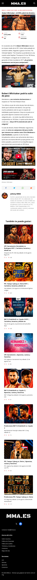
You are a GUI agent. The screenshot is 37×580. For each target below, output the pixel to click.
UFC (5, 26)
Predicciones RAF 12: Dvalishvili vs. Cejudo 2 (18, 427)
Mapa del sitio (6, 551)
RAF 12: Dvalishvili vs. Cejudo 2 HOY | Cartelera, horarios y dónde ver (16, 320)
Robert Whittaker (7, 182)
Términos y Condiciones (8, 546)
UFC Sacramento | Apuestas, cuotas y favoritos (17, 356)
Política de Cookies (7, 543)
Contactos (5, 548)
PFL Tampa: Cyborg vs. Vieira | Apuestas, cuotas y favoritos (18, 462)
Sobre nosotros (6, 539)
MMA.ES (4, 10)
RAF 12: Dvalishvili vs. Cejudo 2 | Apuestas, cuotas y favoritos (15, 391)
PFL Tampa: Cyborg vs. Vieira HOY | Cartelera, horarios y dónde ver (16, 285)
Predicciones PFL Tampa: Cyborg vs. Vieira (18, 497)
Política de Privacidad (8, 541)
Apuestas (4, 565)
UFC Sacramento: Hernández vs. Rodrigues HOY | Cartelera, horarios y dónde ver (17, 248)
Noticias (4, 562)
